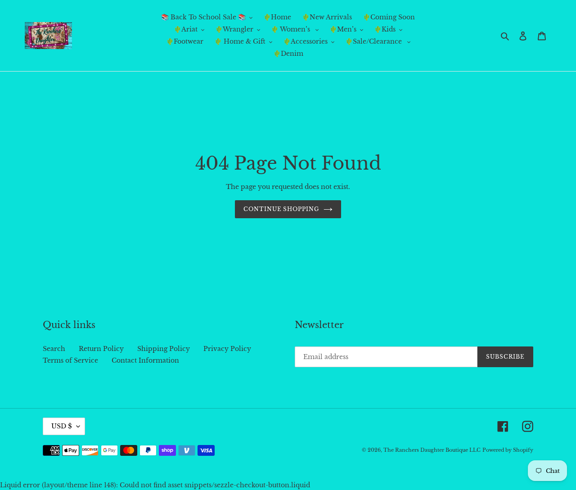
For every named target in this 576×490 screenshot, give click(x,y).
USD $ (61, 426)
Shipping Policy (163, 349)
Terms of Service (70, 360)
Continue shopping (281, 209)
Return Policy (101, 349)
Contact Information (145, 360)
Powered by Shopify (507, 450)
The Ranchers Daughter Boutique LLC (432, 450)
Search (54, 349)
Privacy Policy (227, 349)
